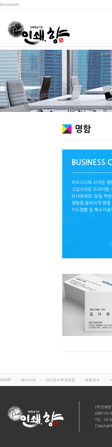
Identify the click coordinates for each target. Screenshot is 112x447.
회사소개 (28, 379)
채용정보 (92, 379)
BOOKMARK (10, 4)
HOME (5, 379)
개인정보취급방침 (60, 379)
